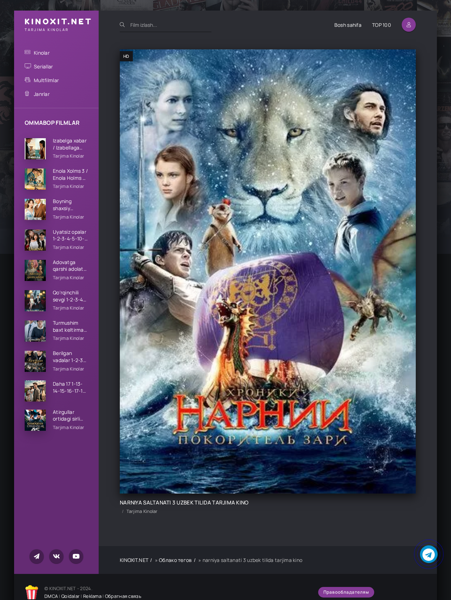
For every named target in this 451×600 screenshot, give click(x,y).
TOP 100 (381, 25)
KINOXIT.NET (134, 560)
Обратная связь (123, 596)
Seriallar (43, 66)
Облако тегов (175, 560)
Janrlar (42, 94)
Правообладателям (346, 592)
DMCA (51, 596)
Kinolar (42, 52)
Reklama (92, 596)
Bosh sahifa (348, 25)
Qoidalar (70, 596)
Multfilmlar (46, 80)
